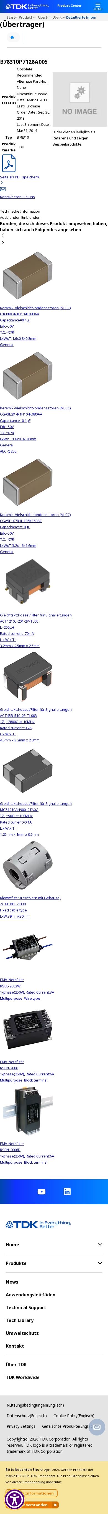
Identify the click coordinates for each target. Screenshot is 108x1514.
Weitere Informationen (31, 1493)
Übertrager (45, 17)
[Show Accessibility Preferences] (15, 1500)
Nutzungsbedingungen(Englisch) (35, 1405)
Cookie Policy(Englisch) (73, 1415)
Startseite (13, 17)
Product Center (69, 6)
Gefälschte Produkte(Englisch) (69, 1426)
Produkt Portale (28, 17)
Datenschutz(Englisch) (27, 1415)
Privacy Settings (21, 1426)
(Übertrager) (59, 17)
